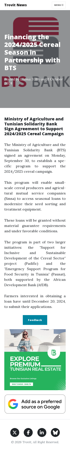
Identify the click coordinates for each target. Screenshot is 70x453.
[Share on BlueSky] (55, 432)
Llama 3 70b (30, 79)
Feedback (35, 320)
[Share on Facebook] (28, 432)
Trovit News (15, 4)
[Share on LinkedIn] (42, 432)
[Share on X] (14, 432)
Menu (58, 4)
